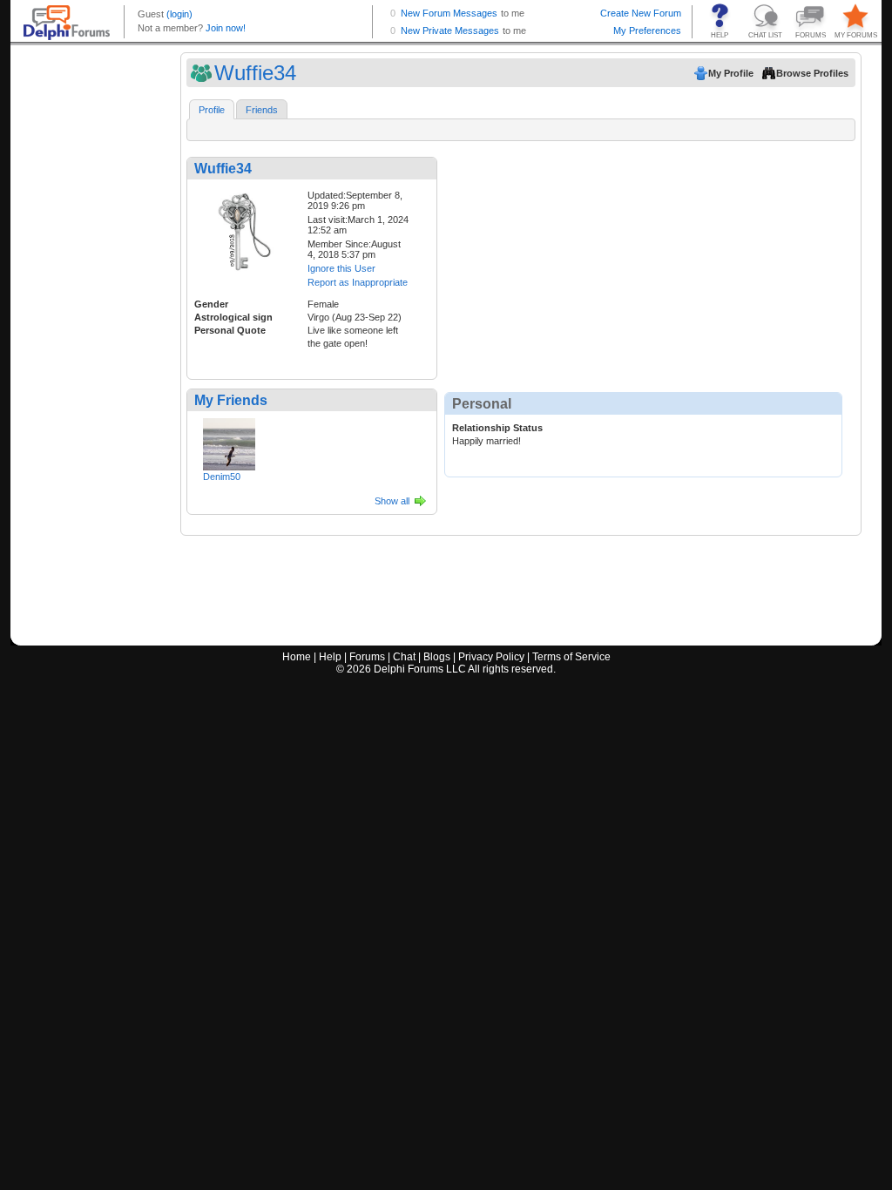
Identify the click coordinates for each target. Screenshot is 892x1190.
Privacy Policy (491, 657)
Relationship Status (497, 428)
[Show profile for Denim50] (229, 441)
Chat (404, 657)
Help (330, 657)
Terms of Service (571, 657)
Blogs (436, 657)
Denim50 (221, 476)
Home (296, 657)
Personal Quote (230, 330)
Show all (392, 501)
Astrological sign (233, 317)
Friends (262, 110)
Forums (367, 657)
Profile (212, 110)
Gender (211, 304)
